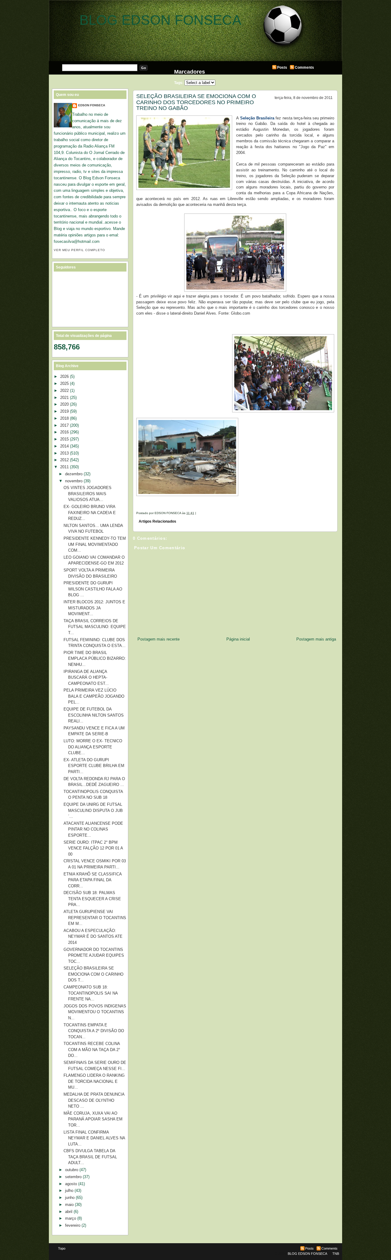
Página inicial (238, 639)
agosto (71, 1183)
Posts (282, 67)
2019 (64, 411)
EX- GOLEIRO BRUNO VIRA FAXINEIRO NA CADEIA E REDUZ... (90, 512)
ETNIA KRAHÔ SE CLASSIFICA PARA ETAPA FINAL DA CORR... (93, 880)
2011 (64, 467)
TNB (335, 1253)
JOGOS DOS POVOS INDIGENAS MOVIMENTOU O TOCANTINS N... (95, 1012)
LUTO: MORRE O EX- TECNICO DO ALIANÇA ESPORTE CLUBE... (93, 747)
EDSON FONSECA (91, 105)
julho (69, 1190)
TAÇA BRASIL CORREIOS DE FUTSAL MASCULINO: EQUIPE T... (95, 627)
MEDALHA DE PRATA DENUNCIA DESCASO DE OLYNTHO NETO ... (94, 1100)
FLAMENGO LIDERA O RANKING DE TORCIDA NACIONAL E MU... (94, 1081)
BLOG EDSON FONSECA (160, 20)
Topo (61, 1248)
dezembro (73, 474)
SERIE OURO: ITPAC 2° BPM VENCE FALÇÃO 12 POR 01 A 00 (93, 848)
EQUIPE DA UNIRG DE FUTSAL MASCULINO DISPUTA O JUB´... (93, 810)
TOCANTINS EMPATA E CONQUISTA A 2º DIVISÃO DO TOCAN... (94, 1031)
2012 (64, 460)
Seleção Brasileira (257, 118)
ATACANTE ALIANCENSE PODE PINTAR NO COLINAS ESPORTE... (93, 829)
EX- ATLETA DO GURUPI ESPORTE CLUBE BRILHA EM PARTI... (94, 766)
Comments (304, 67)
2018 (64, 418)
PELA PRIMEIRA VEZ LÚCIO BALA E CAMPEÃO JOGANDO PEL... (94, 696)
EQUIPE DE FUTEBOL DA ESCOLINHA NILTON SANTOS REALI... (94, 715)
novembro (73, 481)
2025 (64, 383)
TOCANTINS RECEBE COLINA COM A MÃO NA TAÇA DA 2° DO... (92, 1049)
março (70, 1218)
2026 (64, 376)
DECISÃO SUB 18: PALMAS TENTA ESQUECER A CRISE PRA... (92, 898)
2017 (64, 425)
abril (68, 1211)
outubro (71, 1169)
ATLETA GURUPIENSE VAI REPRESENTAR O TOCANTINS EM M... (95, 917)
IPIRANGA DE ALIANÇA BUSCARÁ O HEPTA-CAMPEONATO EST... (86, 677)
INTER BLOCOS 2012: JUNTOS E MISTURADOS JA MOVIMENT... (94, 608)
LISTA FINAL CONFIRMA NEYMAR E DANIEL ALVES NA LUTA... (94, 1138)
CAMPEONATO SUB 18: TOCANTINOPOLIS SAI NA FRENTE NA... (91, 993)
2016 (64, 432)
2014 (64, 446)
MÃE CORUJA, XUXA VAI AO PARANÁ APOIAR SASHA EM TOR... (93, 1119)
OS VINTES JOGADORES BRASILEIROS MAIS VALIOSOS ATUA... (87, 493)
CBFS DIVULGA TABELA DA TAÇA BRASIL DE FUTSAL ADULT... (90, 1157)
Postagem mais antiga (316, 639)
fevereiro (72, 1225)
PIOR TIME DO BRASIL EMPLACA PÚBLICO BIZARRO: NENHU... (95, 658)
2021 (64, 397)
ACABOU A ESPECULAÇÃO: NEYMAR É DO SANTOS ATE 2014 (93, 936)
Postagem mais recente (158, 639)
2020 (64, 404)
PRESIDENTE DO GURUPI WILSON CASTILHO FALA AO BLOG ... (93, 589)
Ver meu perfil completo (79, 250)
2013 (64, 453)
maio (69, 1204)
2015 (64, 439)
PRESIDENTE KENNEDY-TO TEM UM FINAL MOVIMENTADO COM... (95, 544)
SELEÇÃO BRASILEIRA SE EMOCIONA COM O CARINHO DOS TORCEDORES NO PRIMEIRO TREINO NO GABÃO (196, 102)
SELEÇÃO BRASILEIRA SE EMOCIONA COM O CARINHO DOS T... (93, 974)
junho (70, 1197)
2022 (64, 390)
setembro (73, 1176)
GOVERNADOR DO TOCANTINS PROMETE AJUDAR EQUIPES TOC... (94, 955)
